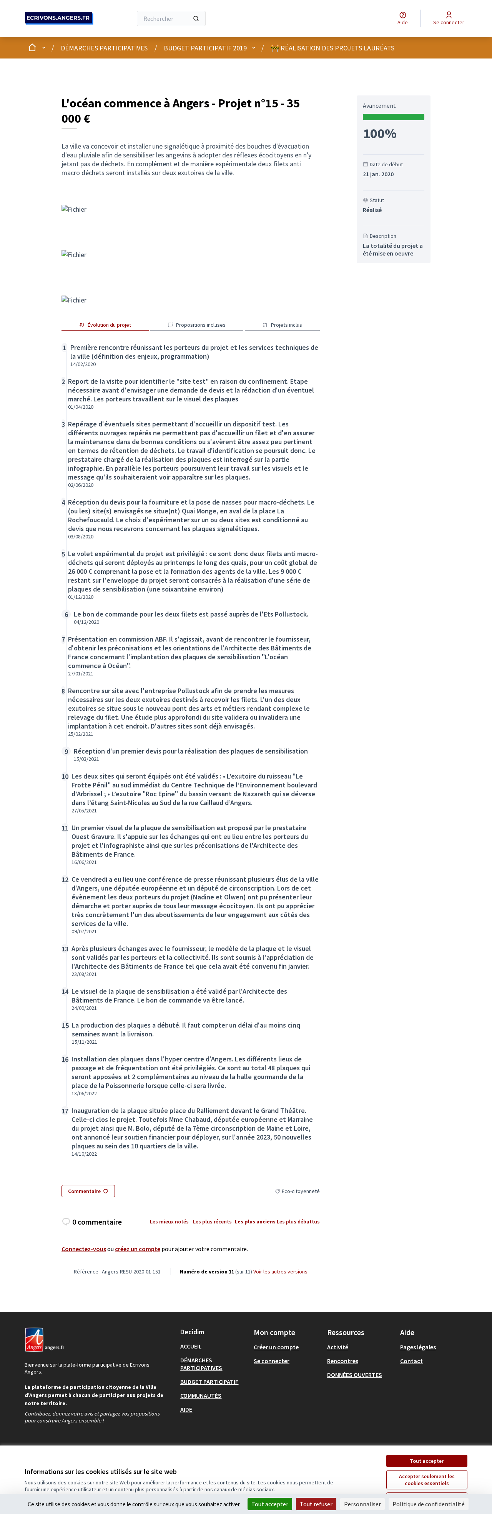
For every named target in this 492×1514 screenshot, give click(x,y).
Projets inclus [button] (286, 324)
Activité (337, 1347)
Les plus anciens (255, 1221)
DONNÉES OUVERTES (354, 1375)
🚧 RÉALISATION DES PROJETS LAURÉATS (332, 47)
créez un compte (137, 1249)
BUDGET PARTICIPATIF (209, 1381)
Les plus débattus (298, 1221)
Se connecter (271, 1361)
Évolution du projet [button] (109, 324)
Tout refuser (316, 1504)
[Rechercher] (196, 18)
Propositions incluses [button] (201, 324)
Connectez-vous (84, 1249)
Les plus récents (212, 1221)
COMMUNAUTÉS (200, 1395)
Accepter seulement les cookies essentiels (427, 1480)
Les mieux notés (169, 1221)
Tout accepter (427, 1460)
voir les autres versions (280, 1271)
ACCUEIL (191, 1346)
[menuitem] (214, 1346)
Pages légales (418, 1347)
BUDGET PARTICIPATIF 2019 (205, 47)
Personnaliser (362, 1504)
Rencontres (342, 1361)
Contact (411, 1361)
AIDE (186, 1409)
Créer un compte (276, 1347)
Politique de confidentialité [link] (428, 1504)
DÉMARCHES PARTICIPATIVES (104, 47)
